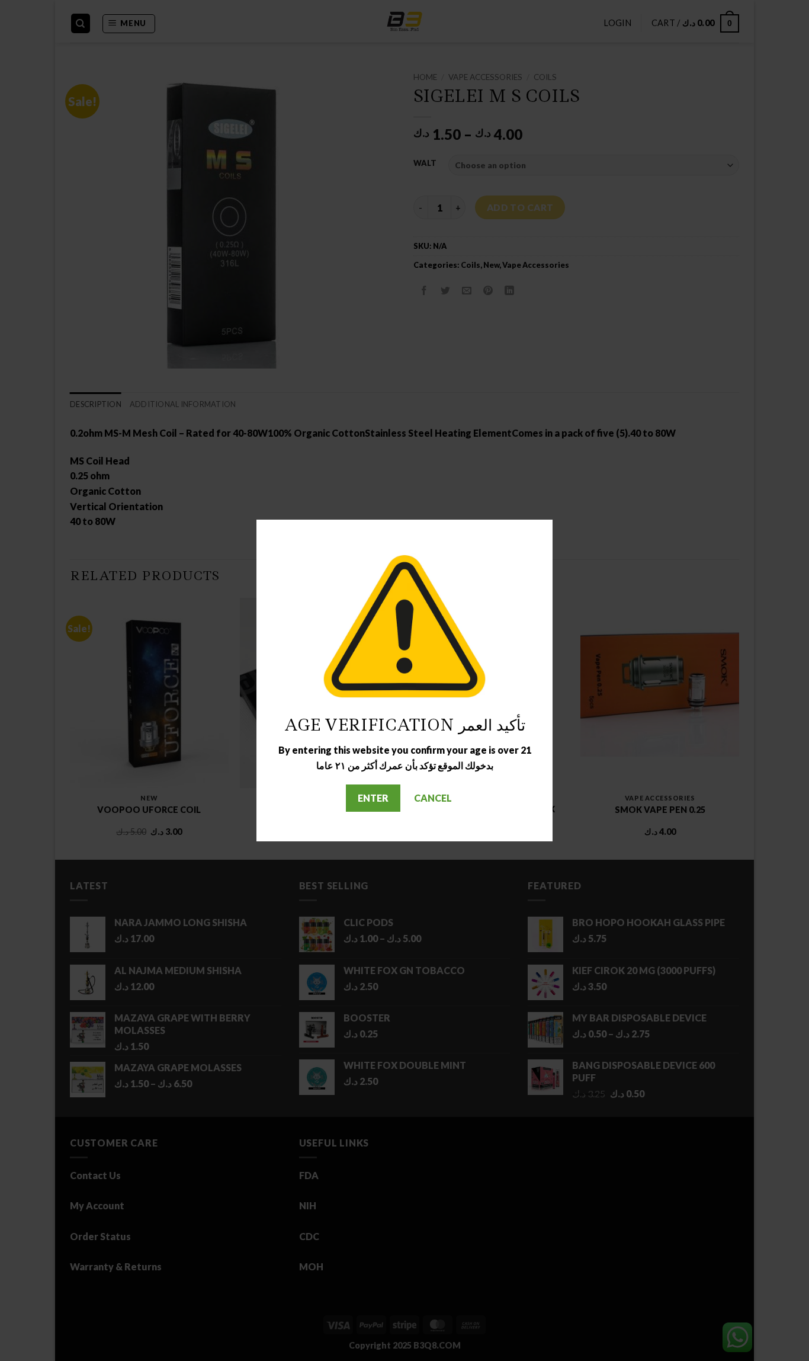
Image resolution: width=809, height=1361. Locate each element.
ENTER (373, 797)
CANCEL (433, 797)
